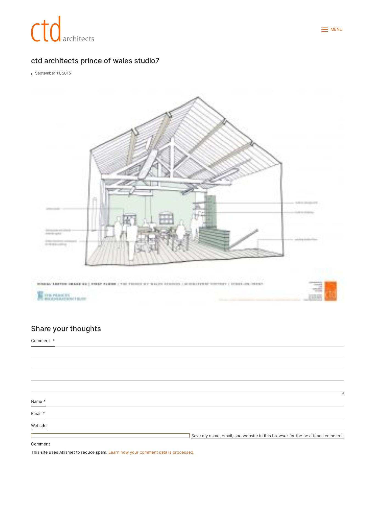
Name (38, 401)
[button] (332, 29)
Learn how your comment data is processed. (151, 452)
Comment (43, 340)
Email (38, 413)
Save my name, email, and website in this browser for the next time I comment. (267, 435)
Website (39, 425)
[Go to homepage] (64, 29)
